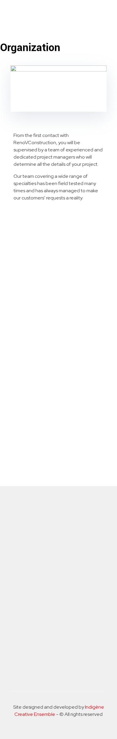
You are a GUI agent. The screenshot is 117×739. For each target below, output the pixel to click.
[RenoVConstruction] (40, 12)
